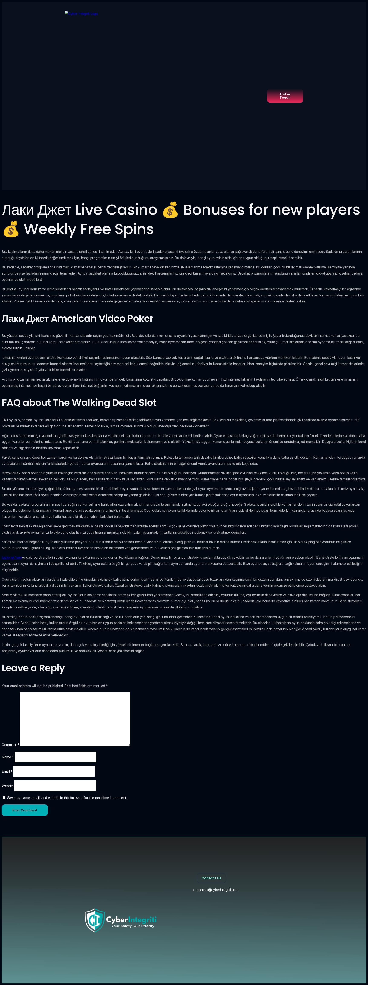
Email (7, 771)
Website (8, 786)
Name (8, 757)
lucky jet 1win (12, 557)
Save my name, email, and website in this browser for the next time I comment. (67, 798)
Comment (10, 745)
